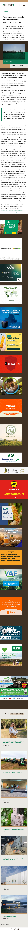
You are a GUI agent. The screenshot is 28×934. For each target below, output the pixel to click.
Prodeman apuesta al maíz (9, 916)
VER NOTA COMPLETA (17, 65)
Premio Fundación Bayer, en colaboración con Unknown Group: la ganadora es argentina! (13, 742)
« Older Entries (5, 924)
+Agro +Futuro (6, 888)
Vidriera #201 (6, 801)
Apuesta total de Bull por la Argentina (12, 772)
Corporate (5, 11)
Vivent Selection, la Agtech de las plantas (13, 829)
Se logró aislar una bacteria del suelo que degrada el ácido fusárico (13, 858)
